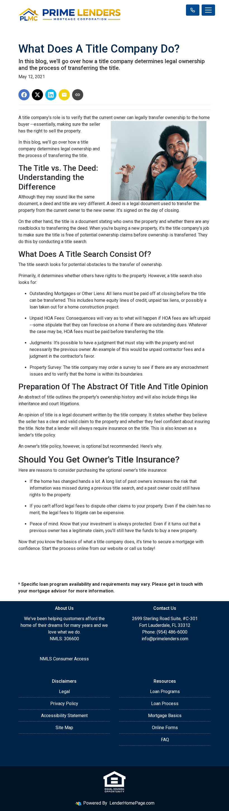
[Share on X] (37, 94)
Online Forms (165, 727)
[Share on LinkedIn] (50, 94)
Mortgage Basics (165, 715)
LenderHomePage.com (131, 803)
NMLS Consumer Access (64, 658)
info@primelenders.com (165, 638)
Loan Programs (165, 691)
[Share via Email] (64, 94)
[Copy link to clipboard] (77, 94)
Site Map (64, 727)
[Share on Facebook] (24, 94)
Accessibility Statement (64, 715)
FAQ (165, 739)
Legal (64, 691)
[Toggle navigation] (208, 10)
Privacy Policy (64, 703)
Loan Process (164, 703)
